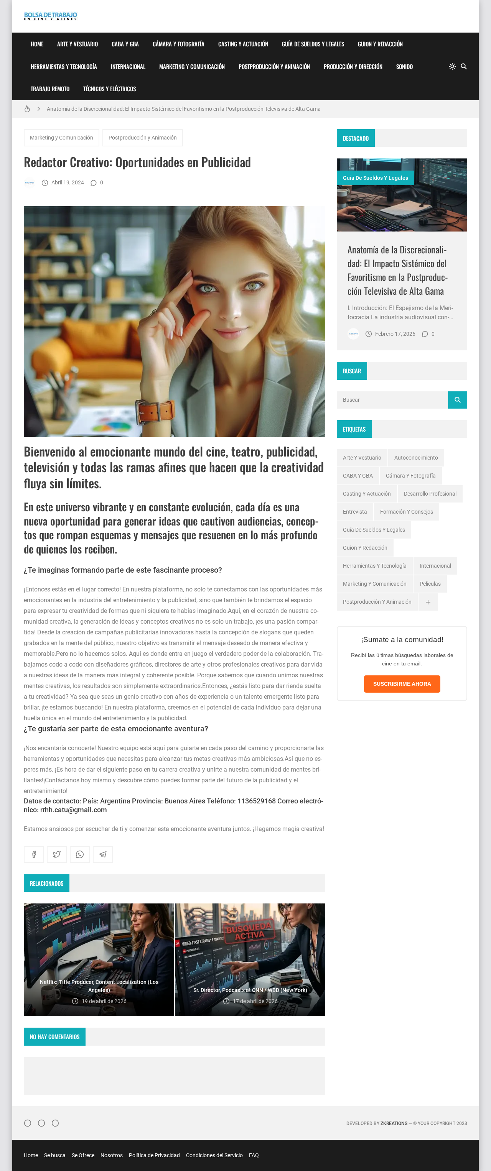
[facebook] (34, 854)
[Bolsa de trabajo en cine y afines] (29, 183)
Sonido (404, 66)
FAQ (254, 1155)
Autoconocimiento (416, 458)
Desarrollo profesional (430, 494)
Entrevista (355, 512)
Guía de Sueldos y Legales (313, 43)
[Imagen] (402, 195)
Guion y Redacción (380, 43)
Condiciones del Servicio (214, 1155)
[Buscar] (463, 66)
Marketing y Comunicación (192, 66)
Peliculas (430, 584)
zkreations (394, 1123)
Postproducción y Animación (274, 66)
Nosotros (112, 1155)
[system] (452, 66)
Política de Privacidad (154, 1155)
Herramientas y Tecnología (64, 66)
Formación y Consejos (406, 512)
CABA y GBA (125, 43)
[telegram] (103, 854)
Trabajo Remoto (50, 88)
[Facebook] (41, 1123)
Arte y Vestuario (77, 43)
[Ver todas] (428, 602)
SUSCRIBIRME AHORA (402, 684)
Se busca (55, 1155)
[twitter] (57, 854)
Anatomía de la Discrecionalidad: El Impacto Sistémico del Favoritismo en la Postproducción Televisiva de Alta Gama (184, 109)
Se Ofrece (83, 1155)
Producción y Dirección (353, 66)
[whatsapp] (80, 854)
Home (37, 43)
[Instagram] (27, 1123)
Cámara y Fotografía (178, 43)
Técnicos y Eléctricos (109, 88)
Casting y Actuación (243, 43)
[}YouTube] (55, 1123)
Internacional (128, 66)
